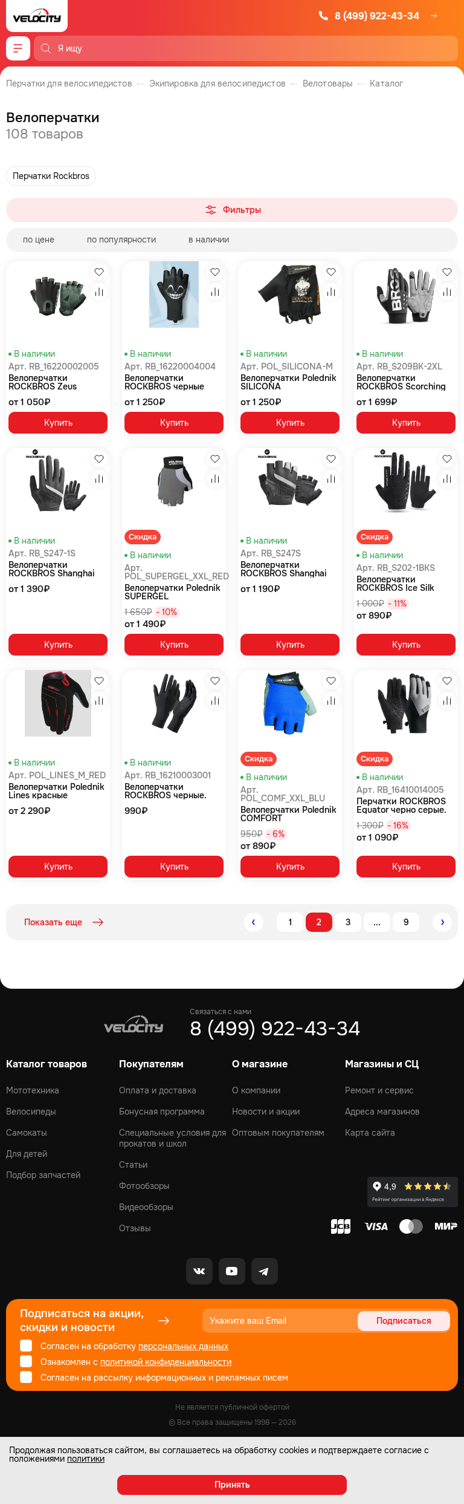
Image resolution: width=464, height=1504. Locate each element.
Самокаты (26, 1132)
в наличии (208, 239)
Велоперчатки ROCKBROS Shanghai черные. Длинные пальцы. (51, 569)
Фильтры (242, 209)
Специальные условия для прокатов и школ (172, 1138)
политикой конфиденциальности (165, 1361)
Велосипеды (31, 1111)
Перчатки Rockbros (51, 176)
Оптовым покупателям (278, 1132)
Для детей (26, 1153)
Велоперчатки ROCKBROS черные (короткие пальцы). (164, 382)
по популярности (121, 239)
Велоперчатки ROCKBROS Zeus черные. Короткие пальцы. (46, 382)
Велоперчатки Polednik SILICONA (288, 382)
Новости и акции (266, 1111)
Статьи (133, 1164)
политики (86, 1458)
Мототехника (32, 1090)
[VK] (199, 1271)
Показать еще (53, 922)
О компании (256, 1090)
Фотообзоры (144, 1185)
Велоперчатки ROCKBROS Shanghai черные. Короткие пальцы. (283, 569)
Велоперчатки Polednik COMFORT (288, 814)
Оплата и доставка (157, 1090)
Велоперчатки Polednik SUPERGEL (172, 592)
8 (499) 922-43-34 (377, 16)
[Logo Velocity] (37, 16)
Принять (232, 1484)
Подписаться (403, 1320)
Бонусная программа (162, 1111)
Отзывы (135, 1228)
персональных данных (183, 1346)
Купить (58, 422)
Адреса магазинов (382, 1111)
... (377, 922)
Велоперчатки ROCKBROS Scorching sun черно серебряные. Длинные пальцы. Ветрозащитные (404, 382)
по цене (38, 239)
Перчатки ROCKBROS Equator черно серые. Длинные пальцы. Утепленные (401, 805)
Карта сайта (370, 1132)
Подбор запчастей (43, 1175)
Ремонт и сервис (379, 1090)
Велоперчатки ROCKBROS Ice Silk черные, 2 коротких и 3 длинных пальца (404, 583)
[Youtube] (232, 1271)
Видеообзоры (146, 1207)
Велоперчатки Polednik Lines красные (56, 791)
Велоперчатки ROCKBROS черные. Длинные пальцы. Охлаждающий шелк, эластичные (168, 791)
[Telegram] (264, 1271)
